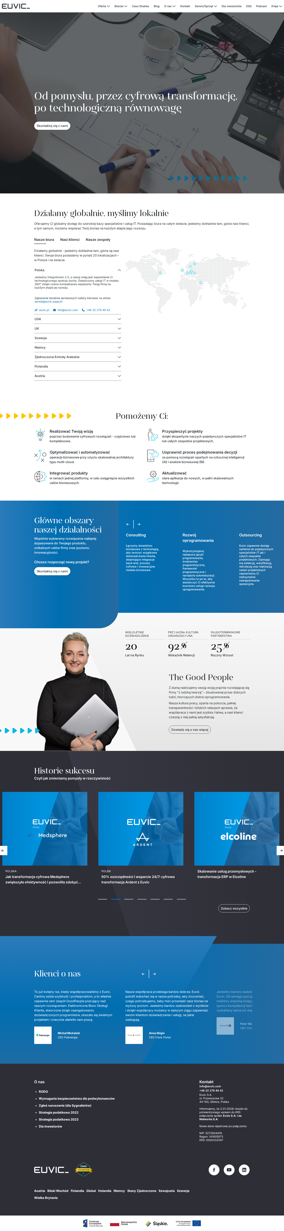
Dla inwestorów (232, 6)
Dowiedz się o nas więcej (189, 730)
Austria (39, 1191)
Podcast (261, 6)
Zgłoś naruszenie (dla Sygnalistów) (65, 1105)
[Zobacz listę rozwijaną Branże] (125, 6)
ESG (249, 6)
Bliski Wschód (57, 1191)
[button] (78, 270)
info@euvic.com (68, 310)
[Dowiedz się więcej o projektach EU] (93, 1223)
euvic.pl (44, 310)
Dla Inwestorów (50, 1126)
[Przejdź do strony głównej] (51, 1170)
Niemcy (119, 1191)
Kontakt (185, 6)
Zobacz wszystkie (234, 908)
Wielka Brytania (46, 1198)
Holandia (104, 1191)
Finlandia (77, 1191)
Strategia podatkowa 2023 (58, 1119)
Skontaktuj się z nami (52, 126)
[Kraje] (280, 6)
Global (91, 1191)
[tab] (44, 239)
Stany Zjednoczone (141, 1191)
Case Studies (140, 6)
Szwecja (183, 1191)
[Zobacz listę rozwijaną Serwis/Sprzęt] (215, 6)
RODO (43, 1091)
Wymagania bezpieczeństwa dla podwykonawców (77, 1098)
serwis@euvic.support (49, 301)
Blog (157, 6)
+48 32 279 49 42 (98, 310)
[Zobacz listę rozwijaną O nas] (174, 6)
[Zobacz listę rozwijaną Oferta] (108, 6)
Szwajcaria (167, 1191)
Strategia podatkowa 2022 (58, 1112)
